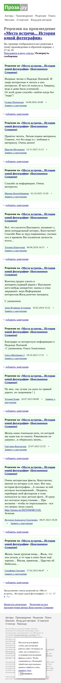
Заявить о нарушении (16, 105)
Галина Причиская (14, 102)
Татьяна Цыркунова (15, 247)
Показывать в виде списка (19, 53)
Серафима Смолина (15, 570)
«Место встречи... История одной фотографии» (29, 35)
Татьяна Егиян (12, 399)
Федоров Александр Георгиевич (21, 520)
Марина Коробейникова (17, 193)
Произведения (24, 16)
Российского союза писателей (33, 679)
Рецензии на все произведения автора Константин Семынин (28, 606)
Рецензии (40, 16)
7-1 (8, 596)
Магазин (9, 20)
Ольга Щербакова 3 (15, 355)
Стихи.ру (10, 623)
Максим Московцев (15, 149)
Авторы (9, 16)
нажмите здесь (24, 670)
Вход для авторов (41, 20)
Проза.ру (22, 623)
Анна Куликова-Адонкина (18, 307)
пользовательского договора (25, 635)
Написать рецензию (15, 604)
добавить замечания (16, 114)
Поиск (51, 16)
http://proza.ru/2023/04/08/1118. (23, 510)
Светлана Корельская (15, 446)
